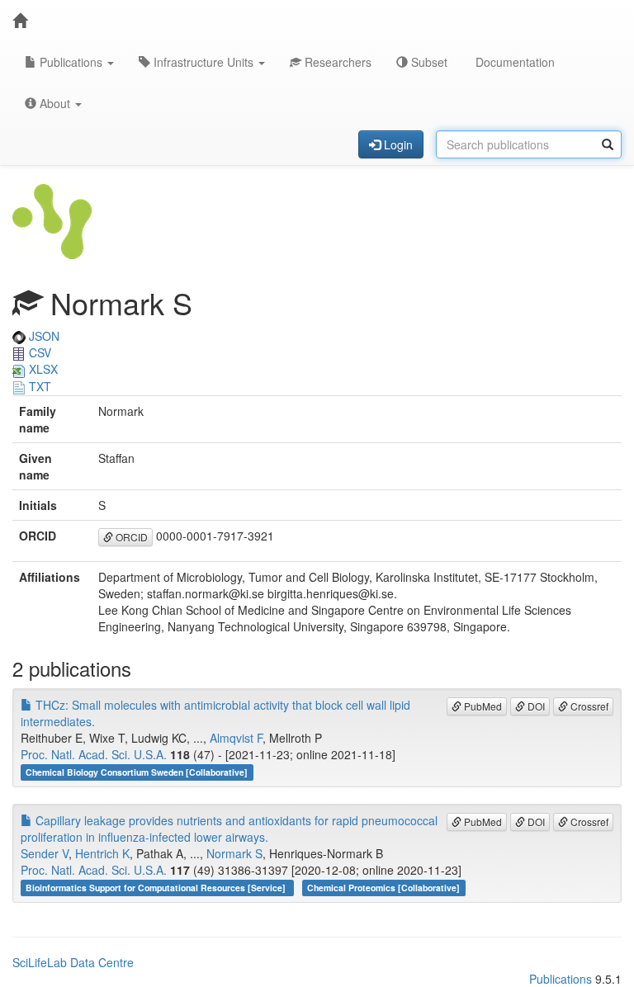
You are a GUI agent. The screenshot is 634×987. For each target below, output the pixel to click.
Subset (427, 62)
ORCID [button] (130, 537)
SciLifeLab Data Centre (73, 962)
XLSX (42, 369)
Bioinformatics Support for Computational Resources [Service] (157, 887)
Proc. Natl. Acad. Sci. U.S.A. (94, 754)
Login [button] (397, 144)
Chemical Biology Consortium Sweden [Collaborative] (137, 772)
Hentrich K (102, 853)
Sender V (45, 853)
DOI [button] (535, 706)
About (54, 103)
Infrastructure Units (203, 62)
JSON (42, 336)
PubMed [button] (481, 706)
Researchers (336, 62)
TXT (38, 386)
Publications (71, 62)
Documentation (513, 62)
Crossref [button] (588, 706)
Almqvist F (236, 738)
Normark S (234, 853)
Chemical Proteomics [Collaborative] (383, 887)
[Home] (20, 20)
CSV (38, 352)
